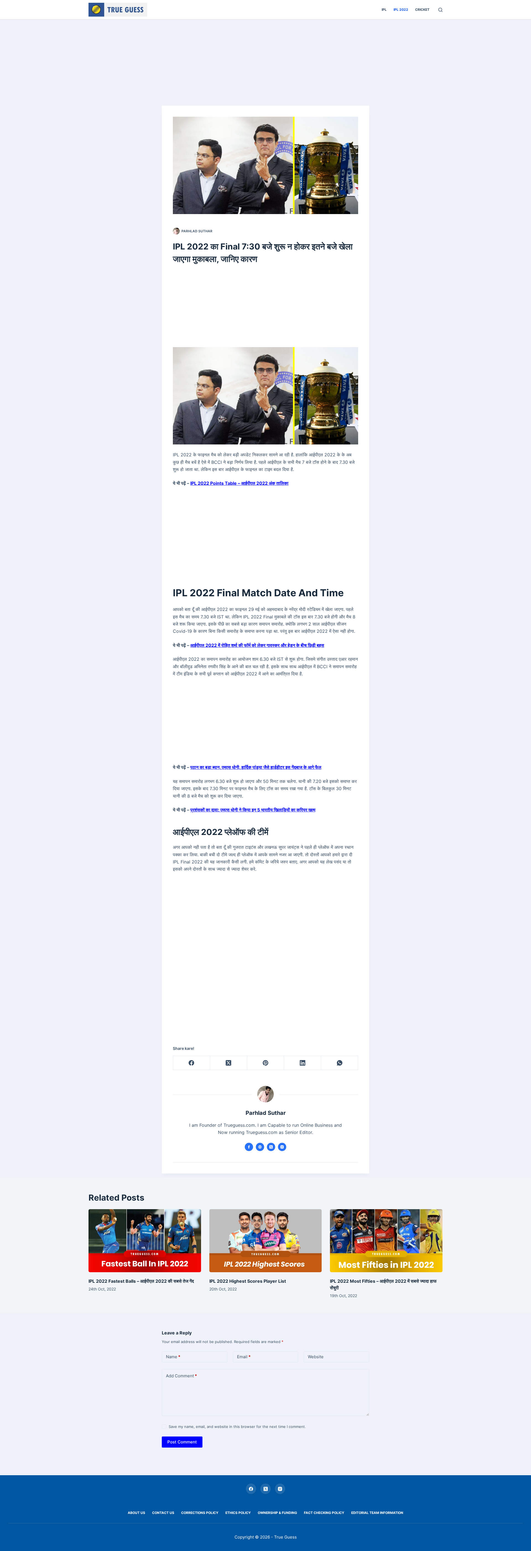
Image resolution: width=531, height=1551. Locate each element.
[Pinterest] (265, 1063)
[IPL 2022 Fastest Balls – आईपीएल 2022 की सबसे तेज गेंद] (144, 1240)
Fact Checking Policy (324, 1513)
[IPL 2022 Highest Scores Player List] (265, 1240)
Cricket (422, 9)
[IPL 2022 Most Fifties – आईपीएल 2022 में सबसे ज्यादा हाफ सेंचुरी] (386, 1240)
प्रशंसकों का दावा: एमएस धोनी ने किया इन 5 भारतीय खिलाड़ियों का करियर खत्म (252, 810)
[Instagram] (280, 1489)
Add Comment (181, 1375)
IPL (384, 9)
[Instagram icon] (282, 1147)
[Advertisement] (265, 60)
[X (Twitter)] (228, 1063)
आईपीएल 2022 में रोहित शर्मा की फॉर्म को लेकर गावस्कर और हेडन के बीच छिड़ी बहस (257, 645)
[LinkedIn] (302, 1063)
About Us (136, 1513)
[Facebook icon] (249, 1147)
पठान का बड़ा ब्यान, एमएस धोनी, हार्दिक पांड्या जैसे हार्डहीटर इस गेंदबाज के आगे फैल (255, 767)
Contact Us (163, 1513)
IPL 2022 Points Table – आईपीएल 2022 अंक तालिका (239, 483)
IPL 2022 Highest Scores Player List (247, 1281)
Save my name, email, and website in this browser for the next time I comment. (237, 1426)
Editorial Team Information (377, 1513)
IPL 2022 (401, 9)
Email (244, 1356)
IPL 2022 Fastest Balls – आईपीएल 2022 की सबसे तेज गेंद (141, 1281)
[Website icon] (260, 1147)
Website (316, 1356)
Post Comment (182, 1442)
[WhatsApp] (339, 1063)
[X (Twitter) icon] (271, 1147)
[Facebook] (191, 1063)
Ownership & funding (277, 1513)
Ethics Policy (238, 1513)
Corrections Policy (199, 1513)
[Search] (440, 10)
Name (173, 1356)
